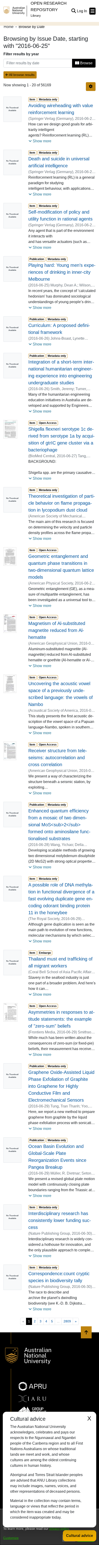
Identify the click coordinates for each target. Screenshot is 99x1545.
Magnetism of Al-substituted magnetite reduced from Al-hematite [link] (56, 630)
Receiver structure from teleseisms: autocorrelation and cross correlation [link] (57, 757)
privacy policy (59, 1528)
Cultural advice (79, 1536)
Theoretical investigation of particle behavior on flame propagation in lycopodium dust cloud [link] (61, 503)
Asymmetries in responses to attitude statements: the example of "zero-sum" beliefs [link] (61, 1019)
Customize (11, 1538)
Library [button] (36, 15)
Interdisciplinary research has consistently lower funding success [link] (59, 1220)
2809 (67, 1321)
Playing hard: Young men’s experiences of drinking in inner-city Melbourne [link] (62, 272)
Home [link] (9, 27)
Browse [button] (86, 63)
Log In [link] (82, 11)
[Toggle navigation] (92, 11)
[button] (73, 11)
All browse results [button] (21, 75)
